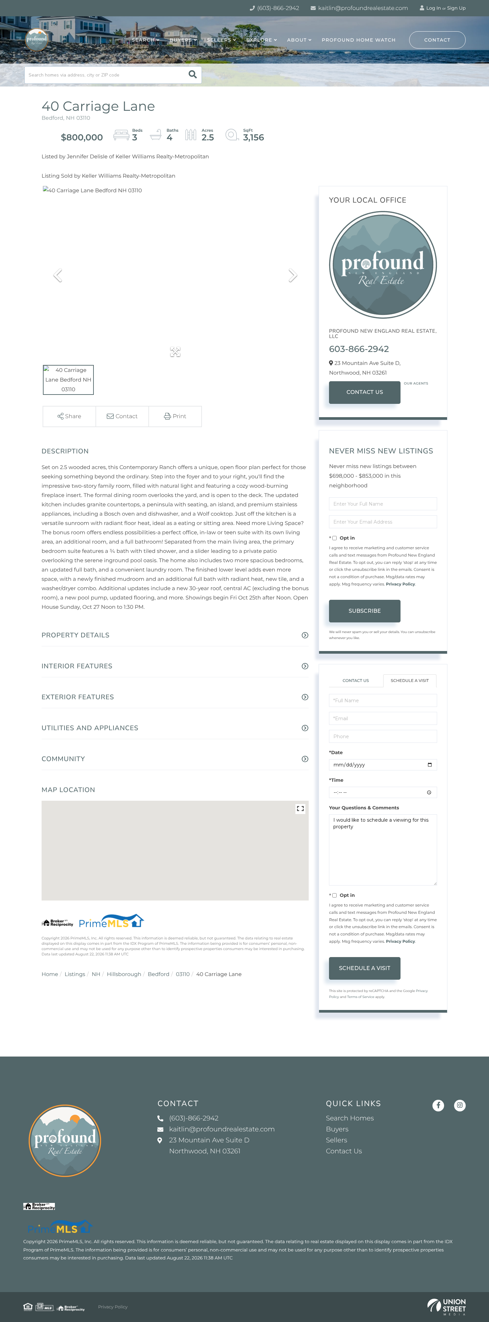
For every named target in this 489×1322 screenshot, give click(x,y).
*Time (336, 780)
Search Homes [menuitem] (350, 1118)
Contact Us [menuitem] (344, 1151)
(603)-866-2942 (277, 8)
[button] (193, 75)
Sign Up (456, 8)
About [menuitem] (297, 40)
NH (96, 974)
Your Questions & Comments (364, 808)
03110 (183, 974)
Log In (433, 8)
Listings (75, 974)
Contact (437, 40)
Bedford (158, 974)
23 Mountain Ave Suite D (209, 1145)
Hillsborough (124, 974)
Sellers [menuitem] (219, 40)
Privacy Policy (400, 584)
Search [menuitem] (143, 40)
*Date (336, 752)
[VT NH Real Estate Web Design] (446, 1307)
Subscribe (365, 611)
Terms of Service (361, 997)
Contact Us (365, 392)
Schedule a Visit (410, 680)
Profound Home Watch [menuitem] (359, 40)
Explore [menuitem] (259, 40)
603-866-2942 (359, 349)
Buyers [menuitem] (181, 40)
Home (50, 974)
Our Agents (416, 383)
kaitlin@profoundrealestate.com (362, 8)
